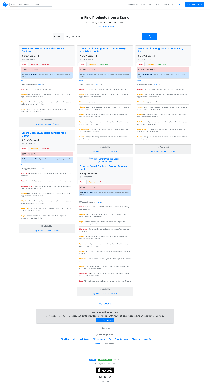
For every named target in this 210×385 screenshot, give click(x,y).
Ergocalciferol (84, 129)
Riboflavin (82, 102)
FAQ (95, 364)
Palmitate (24, 208)
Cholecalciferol (26, 186)
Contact (117, 359)
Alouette (148, 339)
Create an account (30, 74)
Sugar (23, 109)
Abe (75, 339)
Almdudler (136, 339)
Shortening (25, 173)
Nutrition (48, 124)
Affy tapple (84, 339)
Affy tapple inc (99, 339)
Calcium (24, 94)
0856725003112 (87, 59)
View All (40, 84)
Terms (114, 364)
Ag (110, 339)
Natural (81, 114)
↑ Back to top (105, 328)
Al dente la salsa (121, 339)
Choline (81, 89)
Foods (13, 4)
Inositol (81, 137)
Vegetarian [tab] (34, 64)
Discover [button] (169, 4)
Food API (92, 359)
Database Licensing (105, 359)
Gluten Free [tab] (46, 64)
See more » (109, 344)
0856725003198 (29, 59)
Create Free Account (105, 320)
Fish (22, 89)
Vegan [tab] (24, 64)
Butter (81, 207)
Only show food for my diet (105, 26)
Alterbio (98, 344)
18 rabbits (65, 339)
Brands (57, 36)
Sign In (180, 4)
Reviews (56, 124)
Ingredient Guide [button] (137, 4)
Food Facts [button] (154, 4)
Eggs (23, 181)
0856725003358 (29, 143)
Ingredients (39, 124)
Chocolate (82, 259)
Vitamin (24, 102)
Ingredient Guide (104, 364)
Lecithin (82, 251)
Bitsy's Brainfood (31, 56)
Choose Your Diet (195, 4)
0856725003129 (145, 59)
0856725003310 (87, 177)
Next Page (105, 303)
